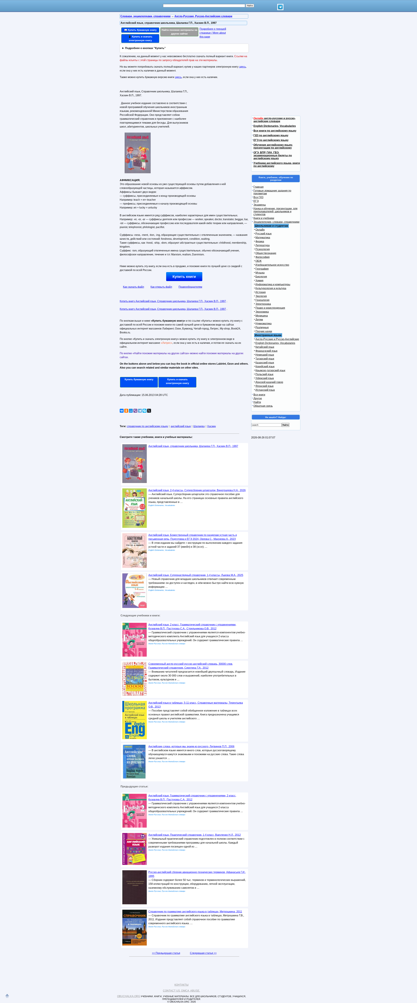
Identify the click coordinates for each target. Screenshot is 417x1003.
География (262, 268)
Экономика (262, 311)
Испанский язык (265, 390)
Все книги (259, 394)
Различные (262, 327)
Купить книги (184, 277)
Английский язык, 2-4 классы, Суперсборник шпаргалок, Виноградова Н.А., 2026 (197, 490)
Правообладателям (190, 286)
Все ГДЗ (258, 197)
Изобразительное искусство (272, 264)
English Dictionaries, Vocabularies (274, 126)
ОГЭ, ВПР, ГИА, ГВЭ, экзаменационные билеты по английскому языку (272, 155)
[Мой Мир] (131, 411)
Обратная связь (263, 406)
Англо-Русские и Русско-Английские (277, 339)
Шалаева (199, 426)
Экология (261, 296)
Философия (262, 257)
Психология (262, 249)
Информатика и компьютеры (272, 284)
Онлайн (260, 229)
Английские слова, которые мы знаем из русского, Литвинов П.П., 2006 (191, 746)
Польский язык (264, 374)
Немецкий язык (264, 354)
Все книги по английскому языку (274, 130)
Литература (262, 245)
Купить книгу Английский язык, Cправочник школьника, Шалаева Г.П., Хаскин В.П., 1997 (173, 301)
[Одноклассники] (126, 411)
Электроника (263, 304)
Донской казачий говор (269, 382)
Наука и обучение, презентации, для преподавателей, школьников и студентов (275, 211)
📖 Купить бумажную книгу (140, 29)
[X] (149, 411)
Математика (262, 237)
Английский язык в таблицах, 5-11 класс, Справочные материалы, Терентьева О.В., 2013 (195, 704)
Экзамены (259, 204)
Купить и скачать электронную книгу (177, 381)
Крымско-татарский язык (270, 370)
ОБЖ (258, 261)
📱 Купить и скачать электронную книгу (140, 38)
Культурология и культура (270, 288)
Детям (259, 319)
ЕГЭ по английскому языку (270, 140)
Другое (257, 398)
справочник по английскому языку (147, 426)
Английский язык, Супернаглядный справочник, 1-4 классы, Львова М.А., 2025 (195, 575)
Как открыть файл (161, 286)
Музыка (260, 272)
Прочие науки (263, 331)
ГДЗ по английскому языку (270, 135)
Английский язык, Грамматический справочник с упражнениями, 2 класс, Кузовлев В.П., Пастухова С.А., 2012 (192, 797)
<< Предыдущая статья (166, 953)
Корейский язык (264, 366)
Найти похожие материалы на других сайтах (179, 31)
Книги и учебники (263, 218)
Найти (257, 402)
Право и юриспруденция (270, 307)
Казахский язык (264, 362)
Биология (261, 276)
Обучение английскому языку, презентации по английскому (273, 146)
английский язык (181, 426)
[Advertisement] (217, 109)
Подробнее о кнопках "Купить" (145, 48)
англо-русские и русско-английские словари (274, 120)
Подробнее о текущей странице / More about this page (213, 33)
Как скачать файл (133, 286)
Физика (259, 241)
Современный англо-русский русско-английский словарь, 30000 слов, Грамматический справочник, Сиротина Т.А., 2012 (190, 665)
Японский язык (264, 386)
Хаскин (211, 426)
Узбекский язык (264, 378)
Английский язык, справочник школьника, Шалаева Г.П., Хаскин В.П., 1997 (193, 446)
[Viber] (135, 411)
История (260, 292)
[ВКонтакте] (122, 411)
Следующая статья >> (203, 953)
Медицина (261, 315)
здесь (242, 66)
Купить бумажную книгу (139, 379)
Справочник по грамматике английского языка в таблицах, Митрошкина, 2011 (195, 911)
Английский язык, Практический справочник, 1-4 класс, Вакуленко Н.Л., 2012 (194, 834)
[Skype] (144, 411)
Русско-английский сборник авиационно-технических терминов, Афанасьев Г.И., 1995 (197, 874)
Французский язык (266, 350)
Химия (259, 280)
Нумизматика (263, 323)
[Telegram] (140, 411)
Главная (258, 186)
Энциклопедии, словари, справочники (276, 222)
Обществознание (265, 253)
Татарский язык (264, 358)
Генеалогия (262, 300)
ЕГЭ (256, 201)
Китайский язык (264, 347)
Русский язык (263, 233)
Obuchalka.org (128, 996)
